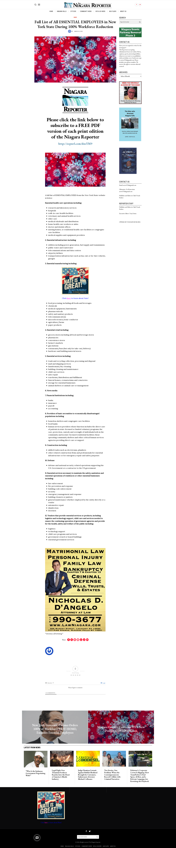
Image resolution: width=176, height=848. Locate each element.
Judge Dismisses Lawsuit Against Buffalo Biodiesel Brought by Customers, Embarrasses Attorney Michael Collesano (87, 774)
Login (103, 683)
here (69, 298)
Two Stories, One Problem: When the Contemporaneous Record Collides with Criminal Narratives (112, 774)
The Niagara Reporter (94, 842)
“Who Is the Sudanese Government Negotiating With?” (35, 773)
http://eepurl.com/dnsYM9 (75, 144)
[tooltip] (136, 4)
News (75, 17)
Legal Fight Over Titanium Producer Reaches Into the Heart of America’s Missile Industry (61, 774)
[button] (140, 22)
